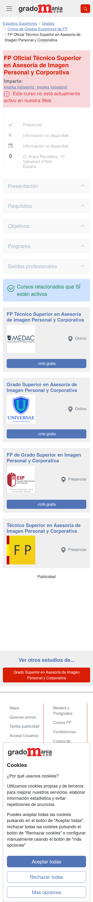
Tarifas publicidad (24, 726)
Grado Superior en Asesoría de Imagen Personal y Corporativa (47, 675)
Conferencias (64, 731)
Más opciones (46, 892)
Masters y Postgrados (62, 710)
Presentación (23, 185)
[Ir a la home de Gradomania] (40, 8)
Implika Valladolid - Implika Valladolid (35, 87)
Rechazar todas (46, 876)
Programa (19, 246)
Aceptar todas (46, 861)
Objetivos (19, 225)
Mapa (14, 707)
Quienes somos (23, 717)
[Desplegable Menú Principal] (9, 8)
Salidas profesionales (32, 266)
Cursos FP (62, 722)
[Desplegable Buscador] (85, 8)
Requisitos (20, 205)
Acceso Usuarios (24, 735)
